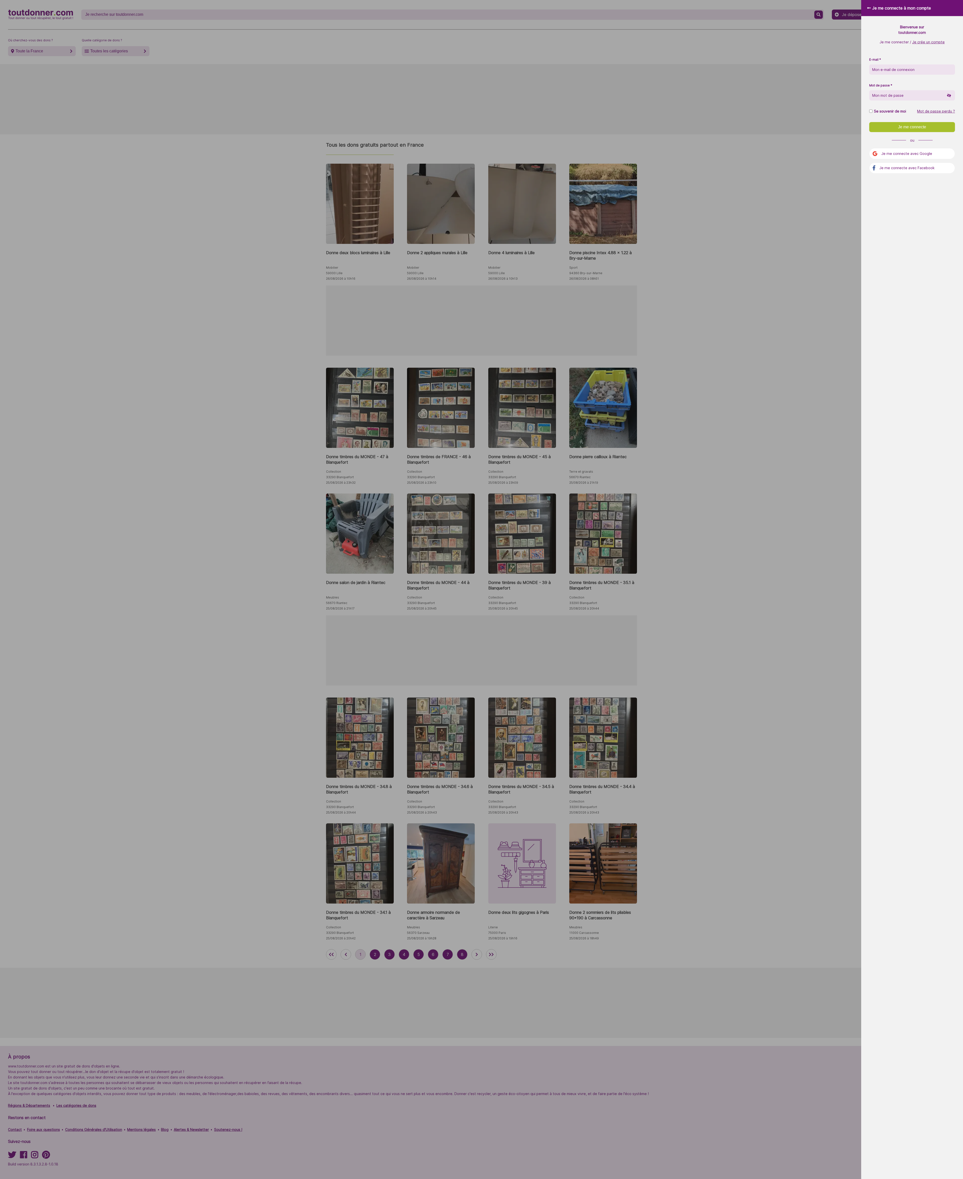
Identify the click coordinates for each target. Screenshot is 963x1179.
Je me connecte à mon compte (901, 8)
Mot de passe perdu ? (936, 111)
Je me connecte (912, 127)
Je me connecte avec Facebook (907, 168)
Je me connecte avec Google (906, 153)
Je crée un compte (928, 42)
